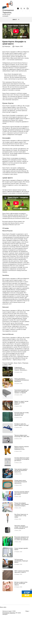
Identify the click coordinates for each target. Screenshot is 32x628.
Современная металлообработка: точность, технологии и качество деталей (20, 369)
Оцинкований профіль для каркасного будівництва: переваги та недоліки (21, 391)
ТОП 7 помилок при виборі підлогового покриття (21, 571)
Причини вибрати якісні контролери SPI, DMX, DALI (21, 436)
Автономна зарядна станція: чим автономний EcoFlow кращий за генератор (21, 527)
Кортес (20, 363)
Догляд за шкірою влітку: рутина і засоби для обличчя (21, 583)
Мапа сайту (3, 607)
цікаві (9, 364)
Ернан (15, 363)
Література (7, 46)
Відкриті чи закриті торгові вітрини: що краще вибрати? (21, 403)
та (3, 364)
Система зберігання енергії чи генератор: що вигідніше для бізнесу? (21, 459)
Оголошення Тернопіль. (8, 612)
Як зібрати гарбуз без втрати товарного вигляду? (21, 424)
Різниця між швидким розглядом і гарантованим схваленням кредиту (21, 504)
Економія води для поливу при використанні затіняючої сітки (21, 414)
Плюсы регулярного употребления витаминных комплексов (21, 380)
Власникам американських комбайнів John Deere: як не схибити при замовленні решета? (21, 539)
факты (6, 364)
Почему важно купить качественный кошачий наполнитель (20, 482)
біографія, (10, 363)
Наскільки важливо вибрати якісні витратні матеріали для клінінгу (21, 493)
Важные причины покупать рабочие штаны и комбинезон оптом (21, 448)
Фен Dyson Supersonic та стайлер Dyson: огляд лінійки (21, 516)
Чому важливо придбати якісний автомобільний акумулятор (20, 470)
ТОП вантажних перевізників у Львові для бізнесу (21, 561)
